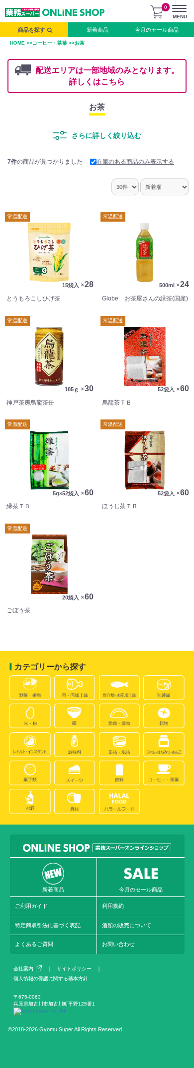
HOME (17, 43)
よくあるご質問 (34, 944)
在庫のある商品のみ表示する (135, 161)
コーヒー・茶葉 (49, 43)
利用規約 (113, 906)
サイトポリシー (74, 968)
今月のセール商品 (157, 30)
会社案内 (23, 968)
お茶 (97, 107)
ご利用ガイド (31, 906)
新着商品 (97, 30)
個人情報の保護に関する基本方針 (50, 978)
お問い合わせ (118, 944)
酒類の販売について (126, 925)
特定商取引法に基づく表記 (48, 925)
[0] (156, 11)
